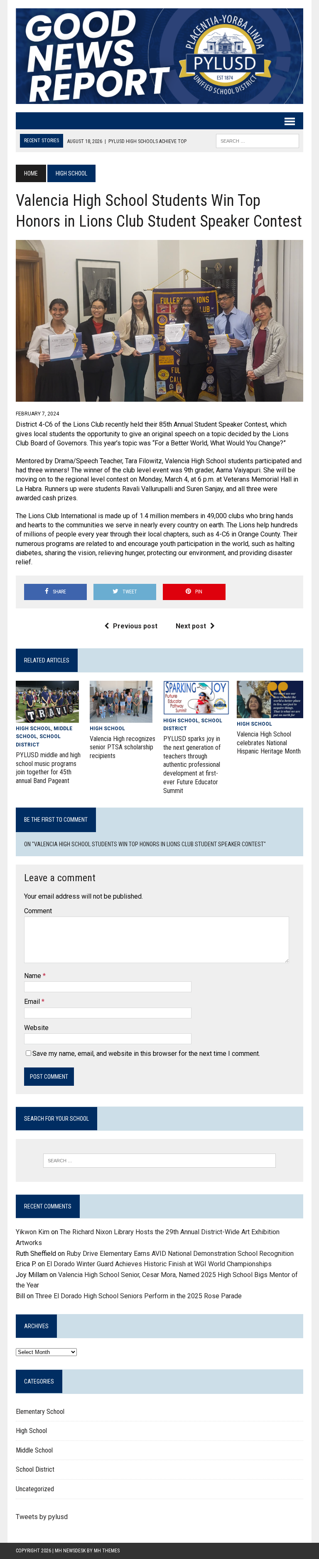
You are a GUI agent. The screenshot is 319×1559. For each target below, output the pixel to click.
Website (36, 1028)
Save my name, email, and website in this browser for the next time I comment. (146, 1053)
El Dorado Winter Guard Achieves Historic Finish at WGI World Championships (159, 1264)
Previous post (135, 626)
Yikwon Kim (32, 1232)
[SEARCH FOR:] (257, 140)
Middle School (34, 1450)
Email (33, 1002)
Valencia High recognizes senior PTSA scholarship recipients (122, 747)
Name (33, 976)
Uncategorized (35, 1489)
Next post (191, 626)
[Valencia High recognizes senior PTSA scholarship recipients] (121, 717)
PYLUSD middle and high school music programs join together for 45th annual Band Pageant (48, 768)
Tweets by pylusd (42, 1517)
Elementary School (40, 1412)
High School (33, 728)
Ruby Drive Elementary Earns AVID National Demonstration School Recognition (180, 1254)
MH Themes (107, 1551)
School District (35, 1469)
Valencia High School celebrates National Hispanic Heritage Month (269, 743)
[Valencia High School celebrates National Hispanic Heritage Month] (270, 712)
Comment (38, 911)
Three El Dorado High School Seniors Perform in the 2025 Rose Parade (138, 1296)
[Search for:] (159, 1161)
